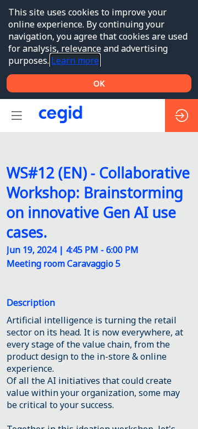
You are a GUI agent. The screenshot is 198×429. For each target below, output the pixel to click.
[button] (16, 115)
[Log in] (181, 115)
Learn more (75, 60)
